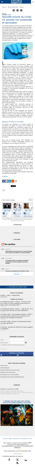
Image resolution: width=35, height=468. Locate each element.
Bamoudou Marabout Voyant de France (10, 370)
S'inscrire (9, 345)
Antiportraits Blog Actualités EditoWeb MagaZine (12, 377)
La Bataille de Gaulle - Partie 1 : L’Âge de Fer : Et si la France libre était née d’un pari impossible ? (16, 309)
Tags (30, 451)
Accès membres (8, 451)
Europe (21, 7)
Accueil (4, 7)
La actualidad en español (18, 219)
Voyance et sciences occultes (9, 389)
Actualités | (5, 438)
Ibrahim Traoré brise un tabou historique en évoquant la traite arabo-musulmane (28, 214)
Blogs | (10, 438)
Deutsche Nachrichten (27, 219)
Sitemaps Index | (17, 438)
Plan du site (16, 451)
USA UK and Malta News (7, 219)
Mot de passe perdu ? (19, 345)
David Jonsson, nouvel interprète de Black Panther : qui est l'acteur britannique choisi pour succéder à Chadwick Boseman (7, 214)
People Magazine (5, 367)
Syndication (25, 451)
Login (1, 339)
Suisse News (4, 365)
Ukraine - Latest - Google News (10, 295)
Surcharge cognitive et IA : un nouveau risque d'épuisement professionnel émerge (17, 214)
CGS (31, 438)
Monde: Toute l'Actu (13, 7)
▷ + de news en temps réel (17, 287)
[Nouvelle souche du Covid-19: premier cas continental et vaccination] (17, 43)
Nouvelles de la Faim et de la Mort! (17, 220)
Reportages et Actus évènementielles (10, 374)
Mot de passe (4, 342)
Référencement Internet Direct (8, 372)
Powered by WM (17, 453)
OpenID (4, 345)
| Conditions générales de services (12, 456)
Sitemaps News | (25, 438)
